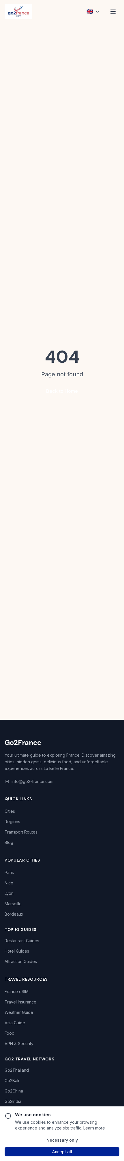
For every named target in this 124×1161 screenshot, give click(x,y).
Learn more (94, 1127)
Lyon (9, 893)
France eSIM (17, 991)
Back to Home (62, 391)
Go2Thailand (17, 1070)
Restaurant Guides (22, 940)
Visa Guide (15, 1022)
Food (9, 1033)
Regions (12, 821)
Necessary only (62, 1140)
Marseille (13, 903)
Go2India (13, 1101)
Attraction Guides (21, 961)
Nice (9, 882)
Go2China (14, 1090)
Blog (9, 842)
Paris (9, 872)
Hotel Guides (17, 951)
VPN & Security (19, 1043)
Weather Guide (19, 1012)
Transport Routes (21, 831)
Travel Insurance (20, 1001)
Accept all (62, 1151)
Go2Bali (12, 1080)
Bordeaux (14, 914)
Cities (10, 811)
